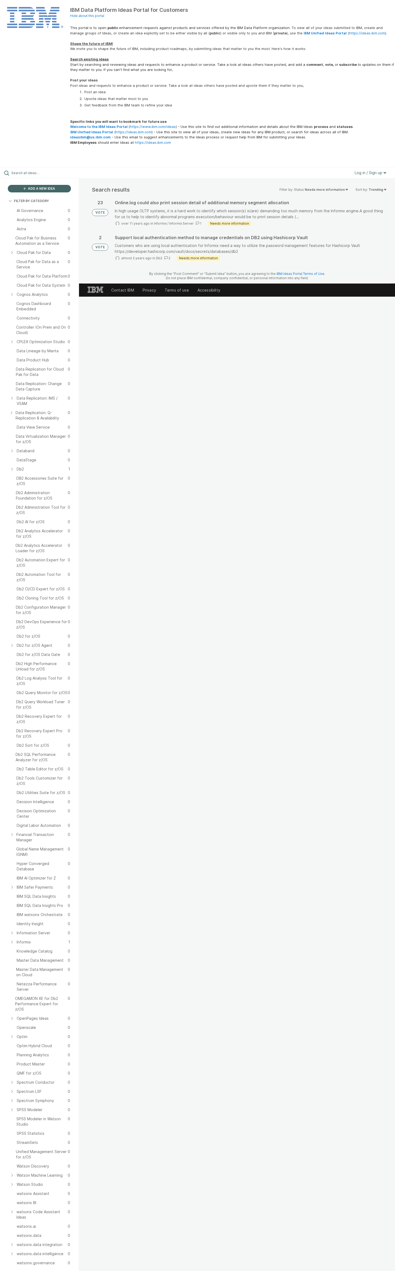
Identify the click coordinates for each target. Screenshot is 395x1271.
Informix (160, 223)
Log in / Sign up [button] (369, 172)
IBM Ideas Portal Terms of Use (300, 274)
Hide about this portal (87, 16)
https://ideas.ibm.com (367, 33)
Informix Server (181, 223)
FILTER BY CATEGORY (31, 201)
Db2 (159, 258)
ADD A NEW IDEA (41, 188)
